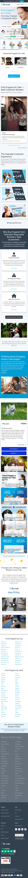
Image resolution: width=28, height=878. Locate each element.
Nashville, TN (18, 655)
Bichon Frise (3, 749)
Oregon (2, 705)
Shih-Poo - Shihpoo (18, 793)
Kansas (16, 684)
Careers (2, 835)
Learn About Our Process (14, 317)
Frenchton (17, 761)
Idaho (16, 681)
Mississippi (17, 692)
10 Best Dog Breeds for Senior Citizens (13, 470)
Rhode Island (4, 707)
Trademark (20, 870)
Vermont (3, 712)
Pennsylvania (18, 705)
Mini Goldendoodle (5, 778)
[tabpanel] (7, 64)
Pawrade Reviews (20, 556)
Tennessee (17, 708)
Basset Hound (18, 744)
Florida (16, 679)
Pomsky (16, 785)
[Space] (5, 843)
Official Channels (18, 825)
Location (21, 819)
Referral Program (5, 838)
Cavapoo (16, 753)
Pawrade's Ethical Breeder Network (8, 872)
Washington (3, 714)
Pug (2, 788)
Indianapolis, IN (18, 651)
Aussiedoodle (17, 741)
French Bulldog (4, 761)
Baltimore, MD (18, 642)
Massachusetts (4, 690)
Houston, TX (4, 651)
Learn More (14, 268)
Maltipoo (17, 773)
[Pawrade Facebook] (16, 829)
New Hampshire (4, 697)
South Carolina (18, 707)
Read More (3, 372)
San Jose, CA (18, 662)
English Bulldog (18, 758)
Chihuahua (3, 756)
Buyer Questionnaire (5, 816)
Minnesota (3, 692)
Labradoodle (3, 771)
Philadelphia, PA (4, 658)
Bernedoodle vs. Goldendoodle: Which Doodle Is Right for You (13, 518)
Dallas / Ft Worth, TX (5, 647)
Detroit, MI (3, 649)
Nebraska (3, 695)
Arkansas (3, 675)
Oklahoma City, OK (19, 656)
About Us (3, 825)
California (17, 675)
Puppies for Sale (14, 76)
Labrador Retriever (18, 771)
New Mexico (4, 699)
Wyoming (17, 716)
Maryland (17, 688)
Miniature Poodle (4, 780)
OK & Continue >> (14, 448)
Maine (2, 688)
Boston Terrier (4, 751)
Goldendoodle (4, 766)
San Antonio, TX (4, 660)
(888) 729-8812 (20, 4)
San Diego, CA (18, 660)
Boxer (16, 751)
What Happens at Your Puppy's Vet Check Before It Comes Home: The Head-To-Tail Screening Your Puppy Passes (14, 485)
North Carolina (4, 701)
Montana (17, 694)
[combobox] (10, 26)
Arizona (16, 673)
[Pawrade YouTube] (25, 829)
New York (17, 699)
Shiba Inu (17, 790)
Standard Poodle (18, 795)
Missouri (3, 694)
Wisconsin (3, 716)
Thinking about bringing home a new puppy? (13, 357)
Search (24, 26)
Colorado (3, 677)
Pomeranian (3, 785)
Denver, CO (17, 647)
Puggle (16, 788)
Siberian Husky (4, 795)
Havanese (3, 768)
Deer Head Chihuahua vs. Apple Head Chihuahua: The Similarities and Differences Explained (13, 550)
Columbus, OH (18, 645)
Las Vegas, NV (18, 653)
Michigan (17, 690)
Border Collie (17, 749)
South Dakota (4, 708)
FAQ (16, 813)
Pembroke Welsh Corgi (19, 783)
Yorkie (16, 797)
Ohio (2, 703)
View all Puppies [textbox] (6, 26)
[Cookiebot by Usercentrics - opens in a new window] (21, 424)
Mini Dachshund (18, 775)
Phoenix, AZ (17, 658)
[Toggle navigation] (25, 4)
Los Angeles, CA (4, 655)
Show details (21, 444)
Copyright (3, 870)
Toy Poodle (3, 797)
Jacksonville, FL (4, 653)
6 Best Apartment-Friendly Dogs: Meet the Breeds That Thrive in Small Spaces (13, 534)
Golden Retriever (18, 763)
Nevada (16, 695)
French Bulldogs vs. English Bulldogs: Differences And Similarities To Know (13, 502)
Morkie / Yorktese (4, 783)
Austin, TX (3, 642)
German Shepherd (4, 763)
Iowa (2, 684)
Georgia (3, 681)
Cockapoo (17, 756)
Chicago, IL (3, 645)
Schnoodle (3, 790)
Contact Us (17, 816)
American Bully (4, 741)
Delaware (3, 679)
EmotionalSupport (20, 48)
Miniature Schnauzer (19, 780)
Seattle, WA (3, 664)
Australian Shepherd (5, 744)
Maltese (2, 773)
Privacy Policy (8, 870)
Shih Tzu (2, 793)
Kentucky (3, 686)
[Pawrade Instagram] (19, 829)
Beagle (2, 746)
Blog (2, 828)
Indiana (16, 682)
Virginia (16, 712)
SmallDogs (4, 48)
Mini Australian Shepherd (20, 778)
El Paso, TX (17, 649)
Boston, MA (3, 643)
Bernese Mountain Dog (19, 746)
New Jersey (17, 697)
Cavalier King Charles (5, 753)
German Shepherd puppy (8, 134)
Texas (2, 710)
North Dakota (18, 701)
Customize (13, 453)
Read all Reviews (22, 147)
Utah (16, 710)
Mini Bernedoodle (4, 775)
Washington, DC (18, 664)
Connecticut (17, 677)
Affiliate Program (4, 832)
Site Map (17, 819)
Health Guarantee (5, 813)
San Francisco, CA (5, 662)
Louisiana (17, 686)
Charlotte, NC (18, 643)
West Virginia (18, 714)
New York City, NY (5, 656)
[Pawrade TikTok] (22, 829)
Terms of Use (14, 870)
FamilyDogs (12, 48)
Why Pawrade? (18, 810)
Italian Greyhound (18, 768)
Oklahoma (17, 703)
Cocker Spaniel (4, 758)
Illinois (2, 682)
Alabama (3, 673)
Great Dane (17, 766)
